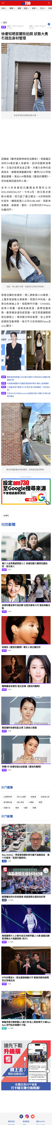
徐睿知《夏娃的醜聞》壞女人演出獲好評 (21, 647)
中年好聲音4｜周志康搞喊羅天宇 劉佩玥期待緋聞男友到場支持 (25, 979)
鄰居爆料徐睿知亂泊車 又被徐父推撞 (19, 727)
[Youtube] (33, 1116)
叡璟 (40, 802)
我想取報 (26, 1121)
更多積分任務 (39, 1101)
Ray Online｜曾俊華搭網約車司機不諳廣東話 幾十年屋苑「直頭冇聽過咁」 (25, 856)
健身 (17, 808)
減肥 (26, 808)
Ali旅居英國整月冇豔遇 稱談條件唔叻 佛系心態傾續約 (28, 383)
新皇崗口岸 (45, 797)
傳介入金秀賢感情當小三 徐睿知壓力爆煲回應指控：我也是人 (24, 565)
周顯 (34, 808)
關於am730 (40, 1121)
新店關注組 (8, 802)
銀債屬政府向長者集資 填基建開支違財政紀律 (23, 897)
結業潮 (33, 797)
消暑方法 (7, 808)
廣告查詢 (11, 1121)
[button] (3, 3)
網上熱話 (20, 802)
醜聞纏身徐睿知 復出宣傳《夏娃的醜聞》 (21, 686)
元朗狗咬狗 (8, 797)
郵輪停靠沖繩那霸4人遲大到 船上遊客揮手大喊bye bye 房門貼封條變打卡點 (26, 1023)
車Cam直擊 (21, 797)
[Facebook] (21, 1116)
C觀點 (31, 802)
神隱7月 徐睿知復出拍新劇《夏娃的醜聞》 (22, 766)
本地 (4, 861)
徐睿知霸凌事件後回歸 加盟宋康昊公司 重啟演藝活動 (26, 606)
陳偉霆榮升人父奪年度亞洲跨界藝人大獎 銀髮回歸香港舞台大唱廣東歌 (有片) (26, 937)
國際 (4, 1028)
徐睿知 (6, 516)
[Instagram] (27, 1116)
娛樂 (3, 27)
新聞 (4, 900)
